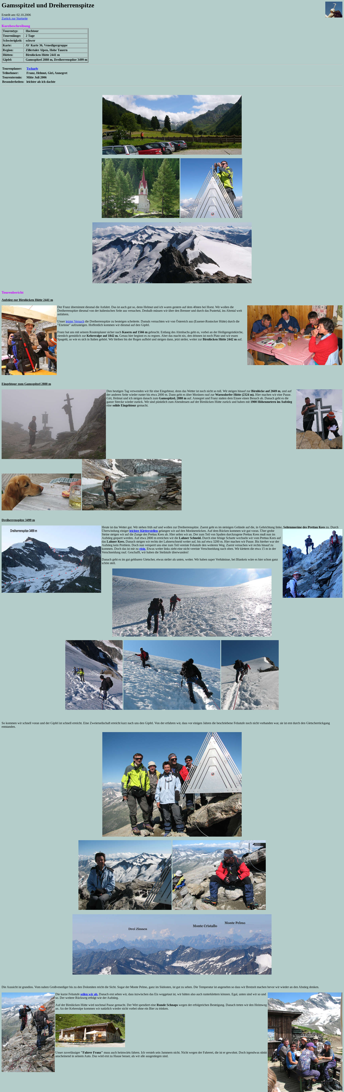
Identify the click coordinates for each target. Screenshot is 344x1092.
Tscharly (32, 68)
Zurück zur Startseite (15, 18)
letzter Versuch (75, 321)
